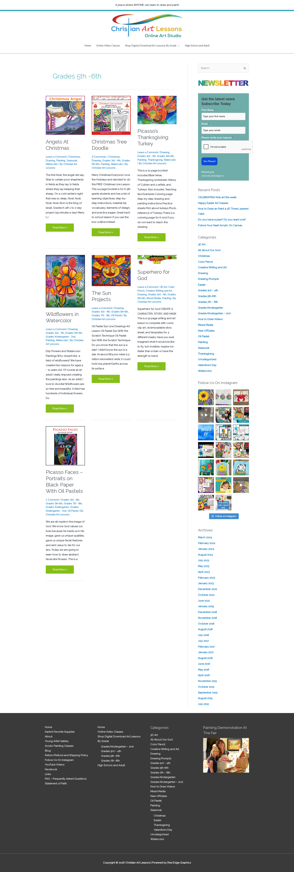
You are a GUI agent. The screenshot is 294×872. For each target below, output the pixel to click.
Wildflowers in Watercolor (62, 317)
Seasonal (72, 160)
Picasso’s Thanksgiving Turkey (152, 137)
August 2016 (205, 658)
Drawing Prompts (208, 279)
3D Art (163, 286)
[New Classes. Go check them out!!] (241, 450)
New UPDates (206, 330)
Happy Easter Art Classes (213, 203)
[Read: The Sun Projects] (111, 270)
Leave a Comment (56, 156)
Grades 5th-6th (165, 156)
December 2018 (207, 612)
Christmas (74, 156)
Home (87, 45)
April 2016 (204, 675)
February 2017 (206, 646)
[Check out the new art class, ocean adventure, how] (241, 397)
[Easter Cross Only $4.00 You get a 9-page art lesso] (206, 485)
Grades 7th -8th (110, 760)
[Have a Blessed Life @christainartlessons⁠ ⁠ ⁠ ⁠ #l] (206, 432)
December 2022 (207, 589)
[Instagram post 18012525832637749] (206, 415)
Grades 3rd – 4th (208, 290)
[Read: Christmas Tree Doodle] (111, 115)
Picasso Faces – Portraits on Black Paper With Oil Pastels (64, 481)
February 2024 (206, 543)
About (48, 736)
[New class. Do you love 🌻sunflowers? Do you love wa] (206, 397)
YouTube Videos (54, 764)
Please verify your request (217, 137)
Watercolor (52, 164)
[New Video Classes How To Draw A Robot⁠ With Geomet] (241, 432)
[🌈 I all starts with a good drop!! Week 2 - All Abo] (223, 502)
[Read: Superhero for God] (157, 259)
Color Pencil (205, 261)
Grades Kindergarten (57, 507)
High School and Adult (197, 45)
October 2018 (206, 623)
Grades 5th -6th (110, 755)
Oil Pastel (116, 315)
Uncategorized (207, 359)
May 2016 (203, 669)
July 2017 (203, 640)
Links (48, 774)
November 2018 (207, 617)
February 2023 (206, 577)
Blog (48, 750)
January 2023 (206, 583)
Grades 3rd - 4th (111, 160)
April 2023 (204, 571)
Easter (202, 284)
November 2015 (207, 681)
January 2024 (206, 548)
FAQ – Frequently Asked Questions (65, 778)
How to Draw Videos (210, 319)
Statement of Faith (56, 783)
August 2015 (205, 698)
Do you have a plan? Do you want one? (222, 219)
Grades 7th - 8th (101, 315)
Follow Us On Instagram (59, 760)
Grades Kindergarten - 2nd (60, 336)
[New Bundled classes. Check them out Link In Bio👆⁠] (241, 415)
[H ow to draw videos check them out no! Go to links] (223, 467)
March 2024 (205, 537)
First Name (208, 110)
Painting (60, 160)
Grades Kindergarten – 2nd (214, 313)
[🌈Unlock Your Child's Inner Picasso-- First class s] (223, 485)
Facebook (51, 769)
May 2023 (203, 566)
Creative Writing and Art (159, 290)
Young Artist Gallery (57, 741)
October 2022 (206, 594)
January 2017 (206, 652)
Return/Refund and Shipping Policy (66, 755)
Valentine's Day (207, 365)
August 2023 (205, 554)
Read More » (59, 226)
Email (205, 123)
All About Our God (209, 250)
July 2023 (203, 560)
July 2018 (203, 635)
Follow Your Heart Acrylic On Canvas (220, 225)
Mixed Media (153, 298)
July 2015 (203, 704)
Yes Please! (209, 161)
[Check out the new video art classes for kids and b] (206, 450)
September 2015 (207, 692)
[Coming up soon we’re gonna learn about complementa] (223, 397)
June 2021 (204, 600)
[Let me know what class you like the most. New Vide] (223, 432)
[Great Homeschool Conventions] (223, 415)
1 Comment (52, 499)
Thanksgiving (155, 159)
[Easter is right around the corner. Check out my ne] (241, 467)
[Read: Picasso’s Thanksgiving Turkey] (157, 109)
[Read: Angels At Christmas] (65, 115)
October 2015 (206, 686)
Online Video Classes (108, 45)
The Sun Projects (101, 296)
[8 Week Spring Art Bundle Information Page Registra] (241, 485)
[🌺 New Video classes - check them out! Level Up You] (223, 450)
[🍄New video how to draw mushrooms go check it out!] (206, 467)
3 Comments (99, 156)
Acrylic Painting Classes (59, 745)
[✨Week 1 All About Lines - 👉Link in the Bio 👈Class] (206, 502)
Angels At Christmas (57, 145)
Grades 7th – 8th (208, 301)
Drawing (50, 160)
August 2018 (205, 629)
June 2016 (204, 663)
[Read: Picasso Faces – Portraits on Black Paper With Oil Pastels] (65, 445)
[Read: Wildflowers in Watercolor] (65, 281)
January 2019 (206, 606)
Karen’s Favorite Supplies (60, 731)
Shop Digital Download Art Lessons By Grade (150, 45)
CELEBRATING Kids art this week (217, 197)
